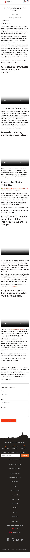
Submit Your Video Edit (15, 477)
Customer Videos (15, 495)
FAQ (15, 486)
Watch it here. (13, 286)
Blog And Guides (15, 499)
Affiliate (15, 512)
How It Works (15, 481)
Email (2, 399)
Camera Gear (15, 516)
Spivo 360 (15, 521)
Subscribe (25, 455)
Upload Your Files (15, 473)
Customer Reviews (15, 490)
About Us (15, 508)
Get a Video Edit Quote (15, 464)
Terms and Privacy (6, 549)
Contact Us (15, 503)
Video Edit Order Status (15, 469)
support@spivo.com (15, 532)
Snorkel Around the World (17, 329)
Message (3, 407)
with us (15, 528)
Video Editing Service (15, 460)
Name (2, 391)
